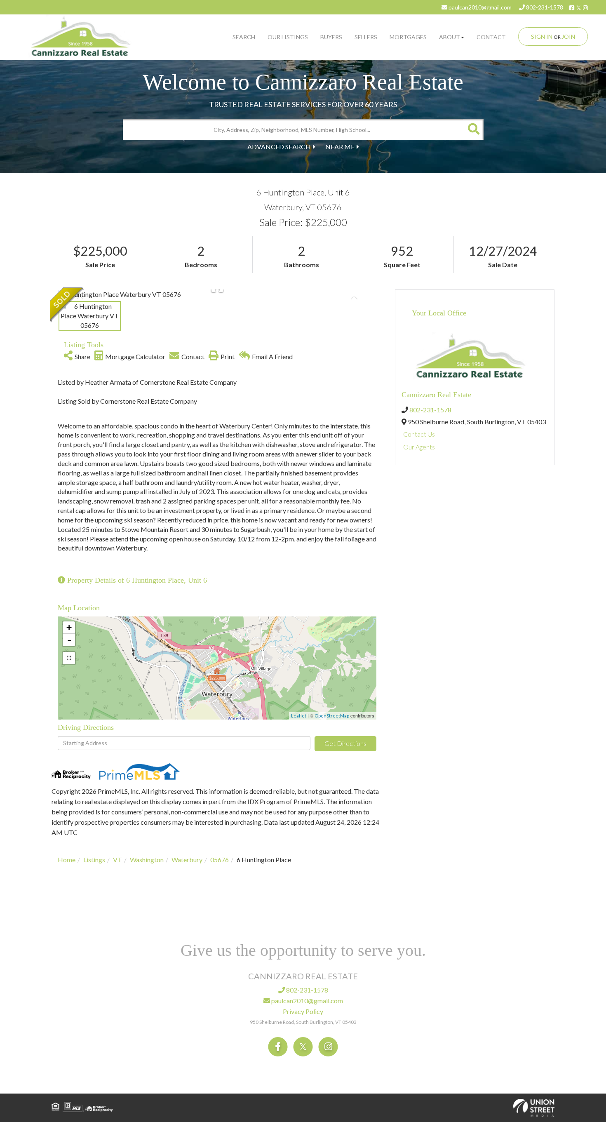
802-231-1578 (544, 7)
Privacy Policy (303, 1011)
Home (66, 859)
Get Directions (345, 743)
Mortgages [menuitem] (408, 36)
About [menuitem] (449, 36)
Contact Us (419, 434)
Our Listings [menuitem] (288, 36)
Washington (147, 859)
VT (117, 859)
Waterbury (186, 859)
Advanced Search (279, 147)
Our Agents (419, 447)
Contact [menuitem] (491, 36)
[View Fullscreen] (69, 658)
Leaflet (298, 715)
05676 (219, 859)
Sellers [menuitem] (366, 36)
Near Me (340, 147)
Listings (94, 859)
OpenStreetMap (332, 715)
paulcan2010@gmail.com (479, 7)
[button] (473, 129)
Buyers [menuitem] (331, 36)
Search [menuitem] (244, 36)
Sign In (541, 36)
